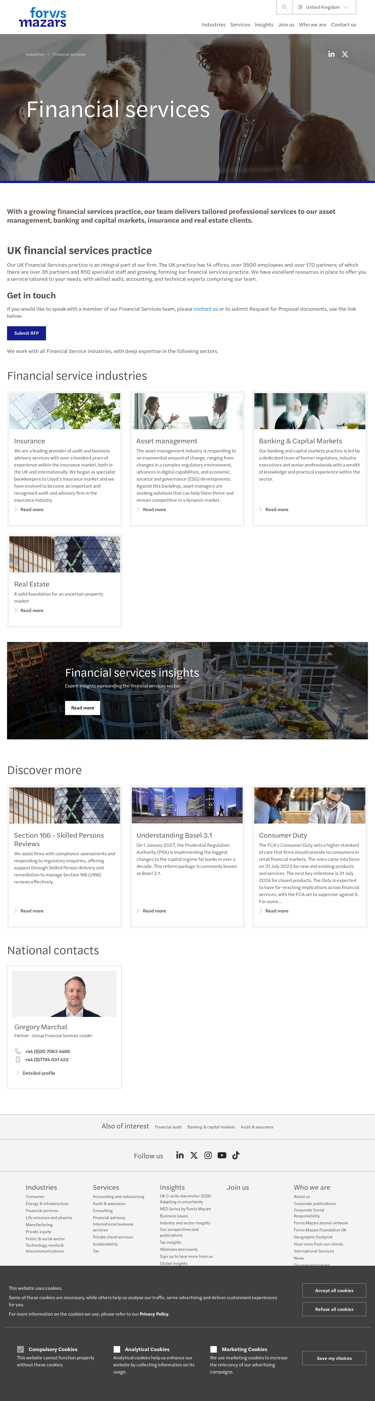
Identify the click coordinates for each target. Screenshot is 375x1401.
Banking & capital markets (211, 1127)
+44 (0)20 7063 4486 (47, 1051)
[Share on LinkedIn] (331, 54)
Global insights (173, 1263)
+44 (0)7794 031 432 (46, 1059)
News (299, 1258)
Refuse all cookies (334, 1309)
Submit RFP (26, 332)
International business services (113, 1227)
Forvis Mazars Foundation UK (320, 1230)
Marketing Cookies (244, 1349)
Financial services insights (132, 671)
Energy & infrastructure (47, 1203)
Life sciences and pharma (49, 1217)
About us (302, 1196)
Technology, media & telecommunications (45, 1248)
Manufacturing (39, 1224)
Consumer (35, 1196)
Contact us (343, 24)
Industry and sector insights (185, 1223)
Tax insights (170, 1242)
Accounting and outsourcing (118, 1196)
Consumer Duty (283, 835)
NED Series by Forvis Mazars (185, 1208)
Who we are (312, 24)
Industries (214, 24)
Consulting (103, 1210)
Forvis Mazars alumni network (321, 1223)
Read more (32, 509)
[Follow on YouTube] (222, 1155)
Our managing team (312, 1265)
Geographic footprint (313, 1237)
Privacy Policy (154, 1313)
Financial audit (168, 1127)
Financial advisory (109, 1217)
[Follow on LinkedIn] (180, 1155)
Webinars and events (179, 1249)
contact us (205, 308)
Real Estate (32, 584)
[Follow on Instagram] (208, 1155)
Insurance (29, 440)
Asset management (167, 440)
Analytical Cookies (147, 1349)
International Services (314, 1251)
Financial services (42, 1210)
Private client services (113, 1237)
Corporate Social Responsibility (309, 1213)
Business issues (174, 1216)
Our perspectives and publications (179, 1232)
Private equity (38, 1231)
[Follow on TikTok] (236, 1155)
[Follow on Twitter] (194, 1155)
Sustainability (105, 1244)
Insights (264, 24)
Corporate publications (315, 1203)
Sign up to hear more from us (186, 1256)
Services (240, 24)
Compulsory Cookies (53, 1349)
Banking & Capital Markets (300, 440)
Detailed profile (39, 1072)
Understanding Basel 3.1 (174, 835)
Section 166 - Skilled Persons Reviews (59, 839)
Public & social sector (45, 1238)
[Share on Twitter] (344, 54)
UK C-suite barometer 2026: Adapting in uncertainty (185, 1198)
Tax (96, 1251)
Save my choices (334, 1358)
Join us (286, 24)
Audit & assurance (257, 1127)
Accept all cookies (334, 1290)
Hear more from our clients (318, 1244)
